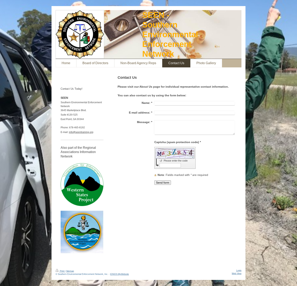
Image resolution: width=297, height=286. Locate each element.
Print (62, 271)
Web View (236, 273)
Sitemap (70, 271)
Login (238, 270)
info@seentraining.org (81, 132)
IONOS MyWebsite (119, 274)
